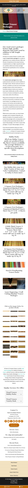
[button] (6, 311)
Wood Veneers (14, 462)
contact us (8, 131)
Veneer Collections (14, 475)
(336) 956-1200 (14, 1)
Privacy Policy (14, 482)
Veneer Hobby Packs (14, 472)
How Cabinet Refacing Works (14, 445)
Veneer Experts (14, 469)
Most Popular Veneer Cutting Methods (14, 456)
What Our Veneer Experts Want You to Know (14, 447)
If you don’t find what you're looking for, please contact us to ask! (14, 5)
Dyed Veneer (14, 465)
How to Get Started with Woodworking (14, 454)
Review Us (14, 425)
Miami (5, 375)
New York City (21, 374)
